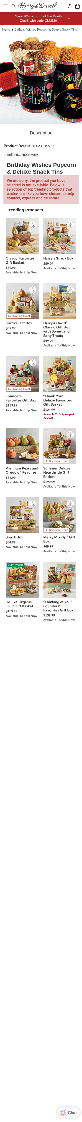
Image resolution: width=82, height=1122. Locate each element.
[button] (41, 18)
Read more (30, 155)
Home (6, 29)
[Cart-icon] (77, 6)
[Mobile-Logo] (37, 6)
